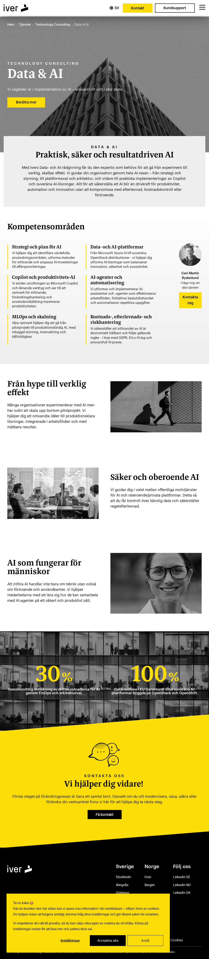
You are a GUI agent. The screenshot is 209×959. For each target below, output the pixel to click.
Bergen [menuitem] (150, 885)
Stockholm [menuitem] (123, 877)
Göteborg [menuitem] (122, 893)
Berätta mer (26, 102)
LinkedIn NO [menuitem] (182, 885)
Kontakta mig (190, 300)
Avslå (145, 940)
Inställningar (70, 940)
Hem (10, 24)
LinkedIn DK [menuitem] (181, 893)
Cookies (176, 940)
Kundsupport (174, 8)
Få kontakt (104, 814)
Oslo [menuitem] (148, 877)
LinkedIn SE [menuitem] (181, 877)
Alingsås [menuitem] (122, 885)
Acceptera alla (107, 940)
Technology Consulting (52, 24)
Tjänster (25, 24)
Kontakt (137, 8)
